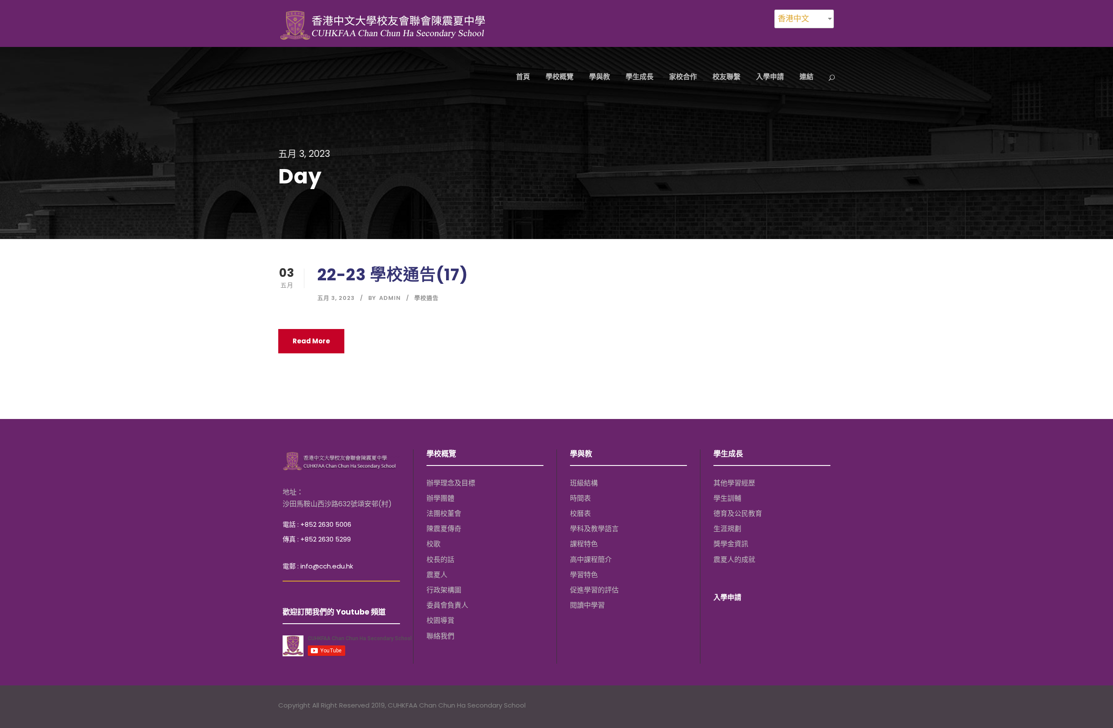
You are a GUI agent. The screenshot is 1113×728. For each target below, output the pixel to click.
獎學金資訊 (730, 544)
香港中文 (793, 18)
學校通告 (426, 298)
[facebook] (797, 706)
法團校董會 (444, 514)
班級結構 (584, 483)
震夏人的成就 (734, 559)
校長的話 (440, 559)
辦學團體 (440, 498)
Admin (390, 298)
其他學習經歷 (734, 483)
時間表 (580, 498)
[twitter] (814, 706)
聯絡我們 (440, 636)
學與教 (599, 77)
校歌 (433, 544)
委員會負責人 (447, 605)
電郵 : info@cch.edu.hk (318, 566)
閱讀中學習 (587, 605)
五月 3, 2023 (336, 298)
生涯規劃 (727, 529)
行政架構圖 (444, 590)
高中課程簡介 (591, 559)
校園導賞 (440, 620)
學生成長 (639, 77)
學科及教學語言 (594, 529)
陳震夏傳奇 (444, 529)
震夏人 (437, 575)
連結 (806, 77)
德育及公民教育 (737, 514)
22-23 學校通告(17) (392, 274)
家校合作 (683, 77)
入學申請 (770, 77)
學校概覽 (559, 77)
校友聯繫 (726, 77)
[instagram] (830, 706)
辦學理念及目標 (451, 483)
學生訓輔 (727, 498)
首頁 (523, 77)
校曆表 (580, 514)
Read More (311, 341)
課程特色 (584, 544)
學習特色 (584, 575)
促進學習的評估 (594, 590)
